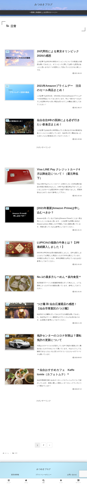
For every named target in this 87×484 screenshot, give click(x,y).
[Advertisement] (43, 38)
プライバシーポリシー (43, 475)
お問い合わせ (72, 475)
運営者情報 (15, 475)
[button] (80, 350)
